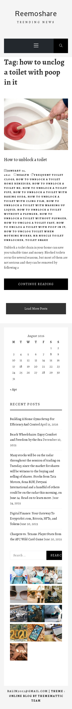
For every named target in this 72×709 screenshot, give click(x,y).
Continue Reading (36, 284)
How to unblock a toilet (25, 159)
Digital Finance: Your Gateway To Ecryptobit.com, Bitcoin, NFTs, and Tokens (33, 518)
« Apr (13, 389)
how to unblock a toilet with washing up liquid (34, 205)
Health (23, 175)
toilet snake (36, 240)
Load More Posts (36, 308)
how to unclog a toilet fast (29, 222)
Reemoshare (36, 13)
